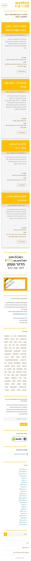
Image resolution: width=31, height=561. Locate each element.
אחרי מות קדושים (22, 336)
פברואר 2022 (22, 469)
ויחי (13, 345)
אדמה (24, 180)
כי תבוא (24, 366)
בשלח (25, 342)
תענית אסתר (13, 387)
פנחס (12, 375)
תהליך (8, 180)
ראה (20, 378)
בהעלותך (7, 336)
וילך (10, 345)
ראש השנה (13, 378)
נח (18, 230)
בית (27, 543)
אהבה (24, 64)
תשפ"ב (7, 59)
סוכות (9, 372)
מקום (25, 66)
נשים (10, 125)
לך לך (17, 175)
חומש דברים (23, 354)
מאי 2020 (23, 509)
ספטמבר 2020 (22, 500)
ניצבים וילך (19, 372)
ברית (15, 125)
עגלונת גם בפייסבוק (21, 450)
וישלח (6, 348)
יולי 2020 (23, 504)
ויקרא (17, 348)
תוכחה (21, 127)
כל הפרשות (25, 548)
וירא (25, 121)
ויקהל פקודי (23, 348)
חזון (18, 180)
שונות (16, 236)
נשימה (20, 236)
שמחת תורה (8, 381)
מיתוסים (24, 236)
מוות (19, 64)
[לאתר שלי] (15, 262)
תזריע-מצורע (22, 387)
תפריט (4, 5)
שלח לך (19, 381)
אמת (18, 125)
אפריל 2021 (23, 485)
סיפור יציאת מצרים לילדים (21, 552)
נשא (14, 372)
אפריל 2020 (23, 511)
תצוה (6, 387)
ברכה (21, 180)
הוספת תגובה (21, 71)
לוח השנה (7, 366)
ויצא (6, 345)
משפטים (9, 369)
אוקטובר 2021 (22, 471)
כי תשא (13, 366)
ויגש (17, 345)
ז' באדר (24, 351)
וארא (11, 342)
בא (11, 336)
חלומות (15, 180)
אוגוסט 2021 (23, 476)
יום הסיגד (12, 59)
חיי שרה (17, 59)
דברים (20, 342)
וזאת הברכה (23, 345)
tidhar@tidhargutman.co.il (20, 314)
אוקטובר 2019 (22, 524)
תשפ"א (13, 390)
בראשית (7, 339)
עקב (6, 372)
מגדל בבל (8, 234)
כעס (13, 234)
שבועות (7, 378)
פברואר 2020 (22, 515)
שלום (25, 127)
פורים (17, 375)
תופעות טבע (11, 236)
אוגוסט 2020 (23, 502)
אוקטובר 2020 (22, 498)
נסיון (13, 125)
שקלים (18, 384)
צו (5, 375)
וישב (10, 348)
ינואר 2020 (23, 518)
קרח (25, 378)
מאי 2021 (23, 482)
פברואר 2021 (22, 489)
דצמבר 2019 (23, 520)
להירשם (23, 424)
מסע (11, 180)
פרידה (18, 66)
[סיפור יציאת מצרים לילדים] (15, 284)
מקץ (14, 369)
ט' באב (7, 357)
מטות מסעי (19, 369)
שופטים (24, 381)
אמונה (21, 125)
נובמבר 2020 (22, 496)
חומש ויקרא (15, 354)
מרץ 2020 (23, 513)
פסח (8, 375)
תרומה (24, 390)
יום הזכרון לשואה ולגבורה (11, 360)
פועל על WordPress (20, 558)
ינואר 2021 (23, 491)
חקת (12, 357)
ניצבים (24, 372)
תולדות (7, 384)
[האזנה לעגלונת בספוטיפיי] (19, 439)
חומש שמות (7, 354)
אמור (15, 336)
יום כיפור (10, 363)
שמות (13, 381)
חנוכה (17, 357)
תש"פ (18, 390)
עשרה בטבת (23, 375)
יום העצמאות (17, 363)
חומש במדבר (17, 351)
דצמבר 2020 (22, 493)
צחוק (7, 125)
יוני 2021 (24, 480)
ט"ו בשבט (23, 360)
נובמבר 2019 (22, 522)
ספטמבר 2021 (22, 473)
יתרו (6, 363)
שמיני (24, 384)
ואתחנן (6, 342)
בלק (17, 339)
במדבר (12, 339)
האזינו (15, 342)
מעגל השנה (8, 64)
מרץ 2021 (23, 487)
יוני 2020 (24, 507)
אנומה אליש (23, 234)
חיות (15, 234)
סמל (22, 66)
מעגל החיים (14, 64)
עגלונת (27, 558)
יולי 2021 (23, 478)
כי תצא (18, 366)
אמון (25, 125)
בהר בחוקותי (23, 339)
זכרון (21, 64)
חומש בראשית (22, 59)
